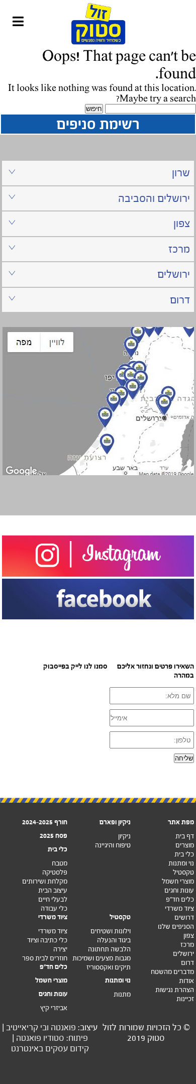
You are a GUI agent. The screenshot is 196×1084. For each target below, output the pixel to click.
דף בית (184, 836)
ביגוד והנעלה (114, 940)
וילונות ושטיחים (110, 931)
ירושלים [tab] (173, 274)
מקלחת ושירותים (44, 881)
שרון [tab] (181, 172)
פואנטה (63, 1027)
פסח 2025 (53, 835)
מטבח (59, 863)
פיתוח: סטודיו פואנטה (52, 1038)
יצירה (60, 949)
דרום (187, 962)
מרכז (187, 944)
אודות (186, 981)
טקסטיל (183, 872)
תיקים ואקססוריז (108, 967)
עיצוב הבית (52, 890)
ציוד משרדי (179, 908)
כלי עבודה (54, 908)
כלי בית (184, 854)
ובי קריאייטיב (27, 1027)
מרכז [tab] (179, 249)
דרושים (184, 917)
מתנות (122, 994)
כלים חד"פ (180, 899)
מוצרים (184, 845)
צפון (188, 935)
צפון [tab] (181, 223)
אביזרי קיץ (53, 1008)
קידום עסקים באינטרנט (50, 1048)
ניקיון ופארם (115, 822)
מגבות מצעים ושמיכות (101, 958)
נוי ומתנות (181, 863)
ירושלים (183, 953)
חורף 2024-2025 (44, 822)
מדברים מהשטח (172, 971)
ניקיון (124, 836)
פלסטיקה (54, 872)
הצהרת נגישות (174, 990)
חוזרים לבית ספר (44, 958)
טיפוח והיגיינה (113, 845)
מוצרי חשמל (178, 881)
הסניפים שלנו (176, 926)
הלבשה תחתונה (109, 949)
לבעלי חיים (52, 899)
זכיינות (185, 999)
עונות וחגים (179, 890)
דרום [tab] (180, 299)
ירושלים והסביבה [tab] (154, 198)
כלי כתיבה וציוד (47, 940)
